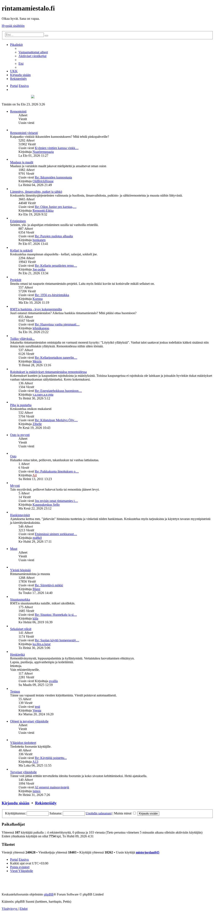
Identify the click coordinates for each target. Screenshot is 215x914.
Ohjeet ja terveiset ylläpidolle (29, 721)
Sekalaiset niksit (20, 629)
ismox (37, 791)
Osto (13, 456)
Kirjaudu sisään (15, 803)
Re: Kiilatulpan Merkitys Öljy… (56, 420)
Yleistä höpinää (20, 570)
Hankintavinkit (20, 515)
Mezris (37, 361)
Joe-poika (39, 269)
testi (37, 706)
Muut (13, 548)
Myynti (15, 485)
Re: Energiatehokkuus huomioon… (58, 391)
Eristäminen (18, 221)
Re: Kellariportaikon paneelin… (56, 357)
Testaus (15, 691)
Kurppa (38, 299)
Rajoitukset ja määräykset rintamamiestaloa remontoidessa (48, 372)
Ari (34, 475)
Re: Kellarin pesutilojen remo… (56, 265)
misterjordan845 (147, 852)
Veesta (37, 710)
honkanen (39, 240)
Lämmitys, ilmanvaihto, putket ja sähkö (36, 191)
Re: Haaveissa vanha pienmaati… (57, 324)
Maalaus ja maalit (21, 162)
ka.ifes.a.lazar (42, 644)
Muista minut (123, 813)
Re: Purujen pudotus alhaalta (54, 236)
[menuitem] (33, 52)
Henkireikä (17, 654)
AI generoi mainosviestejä (52, 787)
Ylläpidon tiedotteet (23, 743)
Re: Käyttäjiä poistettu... (51, 758)
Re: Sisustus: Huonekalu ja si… (56, 614)
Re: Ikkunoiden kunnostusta (53, 177)
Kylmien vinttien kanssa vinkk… (57, 148)
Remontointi (18, 111)
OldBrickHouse (43, 181)
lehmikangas (41, 328)
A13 (35, 761)
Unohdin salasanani (99, 813)
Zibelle (37, 424)
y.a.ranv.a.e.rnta (43, 394)
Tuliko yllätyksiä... (22, 338)
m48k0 (37, 538)
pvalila (53, 681)
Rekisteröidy (46, 803)
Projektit (15, 280)
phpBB (49, 894)
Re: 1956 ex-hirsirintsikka (52, 295)
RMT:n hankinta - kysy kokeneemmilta (36, 309)
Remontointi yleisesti (24, 133)
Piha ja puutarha (20, 405)
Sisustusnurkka (20, 599)
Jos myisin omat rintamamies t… (56, 501)
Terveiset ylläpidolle (23, 772)
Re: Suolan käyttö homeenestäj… (57, 640)
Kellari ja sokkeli (21, 250)
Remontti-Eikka (43, 210)
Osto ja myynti (20, 435)
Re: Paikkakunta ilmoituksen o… (57, 471)
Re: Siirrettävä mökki (49, 585)
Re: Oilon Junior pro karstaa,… (55, 207)
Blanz (36, 589)
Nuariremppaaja (43, 152)
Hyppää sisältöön (13, 26)
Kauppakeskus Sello (46, 504)
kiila (35, 618)
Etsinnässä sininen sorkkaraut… (56, 534)
